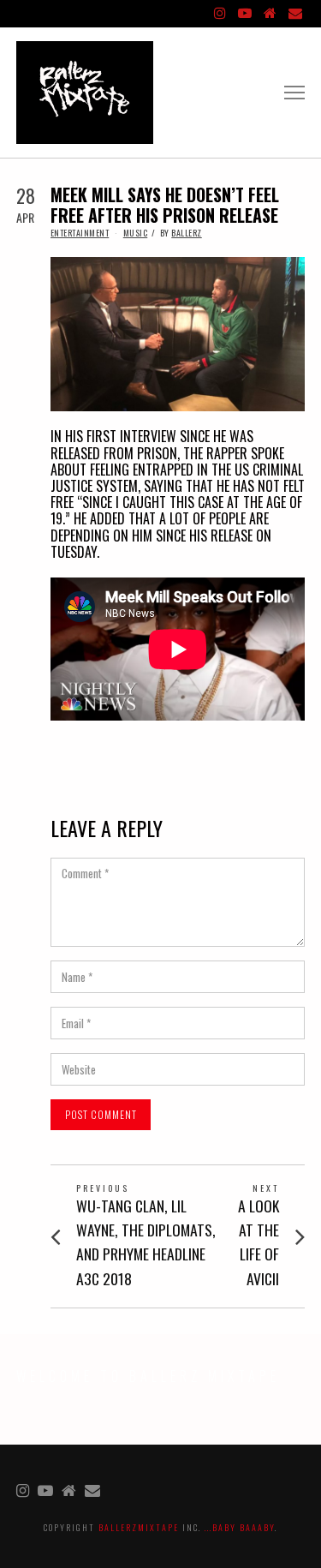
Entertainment (80, 232)
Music (135, 232)
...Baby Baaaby (240, 1527)
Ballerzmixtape (138, 1527)
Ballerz (186, 232)
